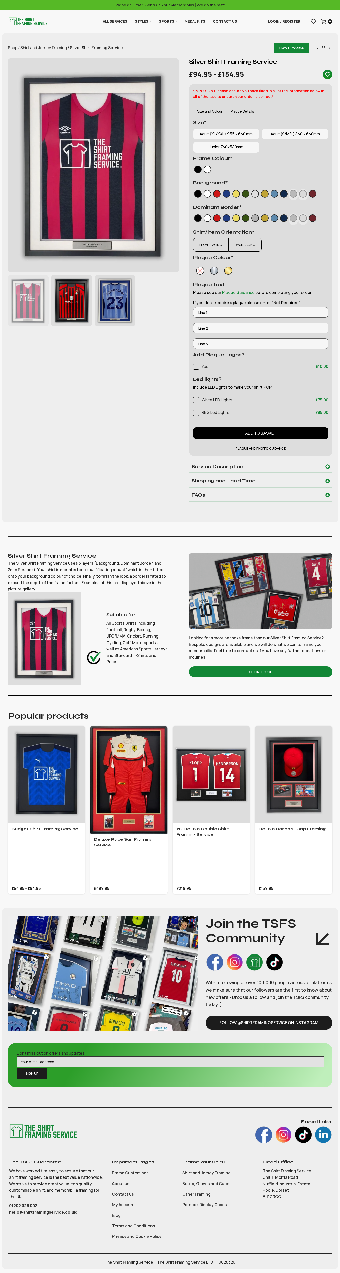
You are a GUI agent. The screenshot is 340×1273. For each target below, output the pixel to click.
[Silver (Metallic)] (255, 195)
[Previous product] (317, 48)
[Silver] (214, 271)
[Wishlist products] (313, 21)
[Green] (245, 195)
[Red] (217, 195)
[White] (207, 170)
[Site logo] (28, 21)
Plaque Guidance (238, 292)
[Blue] (226, 195)
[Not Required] (200, 271)
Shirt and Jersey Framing (43, 47)
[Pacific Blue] (284, 195)
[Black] (198, 170)
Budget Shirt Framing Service (45, 828)
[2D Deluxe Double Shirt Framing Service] (211, 774)
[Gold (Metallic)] (265, 195)
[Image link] (43, 1131)
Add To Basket (260, 433)
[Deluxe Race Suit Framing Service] (129, 780)
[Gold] (228, 271)
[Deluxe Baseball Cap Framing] (293, 774)
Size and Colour (209, 111)
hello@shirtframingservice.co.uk (43, 1212)
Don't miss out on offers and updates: (51, 1053)
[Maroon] (312, 195)
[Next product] (329, 48)
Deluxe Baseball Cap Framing (292, 828)
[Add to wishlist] (327, 74)
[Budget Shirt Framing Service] (46, 774)
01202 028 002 (23, 1205)
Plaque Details (242, 111)
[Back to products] (323, 48)
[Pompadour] (274, 195)
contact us (247, 650)
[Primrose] (236, 195)
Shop (12, 47)
